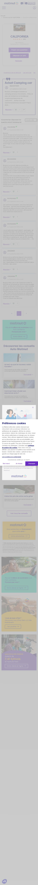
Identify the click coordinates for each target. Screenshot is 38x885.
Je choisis (19, 463)
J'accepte (31, 463)
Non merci (6, 463)
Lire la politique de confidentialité (11, 457)
